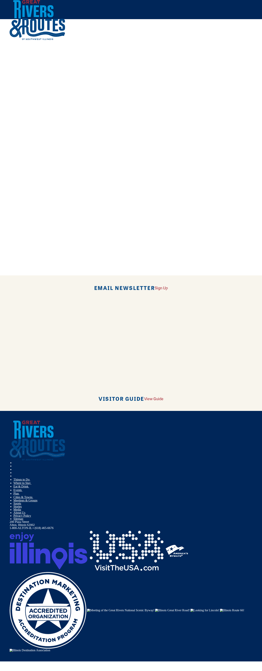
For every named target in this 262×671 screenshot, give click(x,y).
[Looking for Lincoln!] (204, 610)
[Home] (37, 39)
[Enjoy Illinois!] (48, 550)
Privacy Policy (22, 515)
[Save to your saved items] (14, 118)
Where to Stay (22, 483)
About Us (19, 512)
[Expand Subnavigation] (31, 479)
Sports (17, 503)
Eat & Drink (21, 486)
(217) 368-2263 (38, 146)
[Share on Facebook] (60, 65)
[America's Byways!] (177, 550)
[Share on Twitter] (60, 70)
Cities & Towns (23, 497)
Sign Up (161, 288)
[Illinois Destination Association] (30, 650)
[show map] (11, 118)
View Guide (153, 398)
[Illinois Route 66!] (232, 610)
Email (29, 178)
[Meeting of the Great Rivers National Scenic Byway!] (120, 610)
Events (17, 490)
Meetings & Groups (25, 500)
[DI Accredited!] (48, 610)
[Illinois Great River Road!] (172, 610)
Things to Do (21, 479)
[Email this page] (60, 76)
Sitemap (18, 518)
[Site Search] (235, 50)
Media (17, 509)
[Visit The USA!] (126, 550)
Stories (17, 506)
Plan (16, 493)
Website (17, 178)
